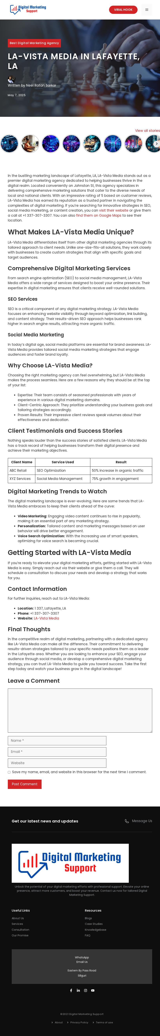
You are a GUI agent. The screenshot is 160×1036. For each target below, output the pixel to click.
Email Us (82, 962)
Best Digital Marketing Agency (34, 43)
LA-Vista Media (46, 618)
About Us (18, 918)
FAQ (87, 935)
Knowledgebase (95, 930)
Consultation (20, 930)
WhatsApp (82, 957)
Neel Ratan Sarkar (41, 85)
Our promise (20, 935)
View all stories (147, 130)
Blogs (88, 918)
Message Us (142, 821)
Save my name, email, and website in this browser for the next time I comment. (79, 772)
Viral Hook (123, 10)
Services (17, 924)
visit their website (113, 210)
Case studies (94, 924)
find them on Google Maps (98, 215)
